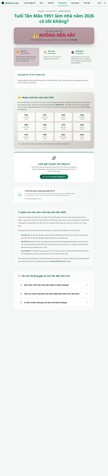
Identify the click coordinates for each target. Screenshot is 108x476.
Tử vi (41, 3)
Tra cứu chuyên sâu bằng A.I (55, 177)
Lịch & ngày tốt (29, 3)
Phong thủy (62, 3)
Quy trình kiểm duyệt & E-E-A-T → (34, 198)
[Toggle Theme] (105, 2)
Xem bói (51, 3)
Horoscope (75, 3)
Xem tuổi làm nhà (51, 11)
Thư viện (87, 3)
